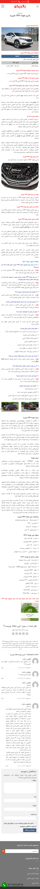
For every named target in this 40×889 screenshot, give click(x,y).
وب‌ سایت (33, 814)
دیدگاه (34, 780)
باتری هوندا (20, 13)
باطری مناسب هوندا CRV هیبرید (10, 643)
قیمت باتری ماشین (33, 878)
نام (35, 797)
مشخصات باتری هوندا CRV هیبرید (20, 647)
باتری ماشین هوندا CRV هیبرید (26, 643)
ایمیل (34, 806)
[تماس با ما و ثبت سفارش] (4, 885)
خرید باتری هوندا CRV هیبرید (16, 645)
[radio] (27, 634)
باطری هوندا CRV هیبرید (31, 645)
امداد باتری (35, 883)
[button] (37, 6)
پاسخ (2, 668)
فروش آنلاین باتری (33, 873)
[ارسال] (3, 851)
